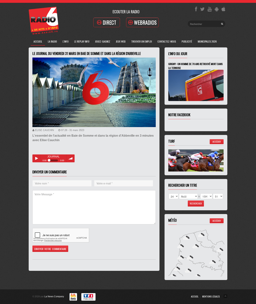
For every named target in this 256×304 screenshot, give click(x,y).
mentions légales (211, 296)
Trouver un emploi (141, 41)
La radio (52, 41)
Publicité (187, 41)
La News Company (54, 296)
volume (71, 158)
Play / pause (36, 158)
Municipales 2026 (207, 41)
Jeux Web (121, 41)
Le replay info (81, 41)
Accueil (38, 41)
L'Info (66, 41)
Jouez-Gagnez (102, 41)
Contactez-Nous (166, 41)
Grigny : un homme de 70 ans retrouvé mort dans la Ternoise (195, 66)
